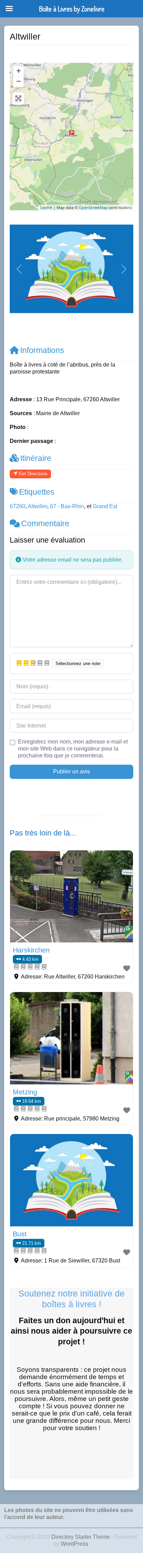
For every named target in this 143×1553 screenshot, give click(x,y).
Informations (42, 350)
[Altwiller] (72, 133)
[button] (19, 269)
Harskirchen (31, 950)
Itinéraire (35, 458)
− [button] (18, 81)
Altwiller (37, 506)
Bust (20, 1234)
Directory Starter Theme (81, 1537)
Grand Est (105, 506)
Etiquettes (36, 491)
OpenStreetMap (93, 207)
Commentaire (45, 523)
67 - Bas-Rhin (67, 506)
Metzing (25, 1092)
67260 (17, 506)
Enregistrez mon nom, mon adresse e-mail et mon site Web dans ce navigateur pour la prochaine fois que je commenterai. (73, 748)
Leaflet (46, 207)
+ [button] (18, 70)
